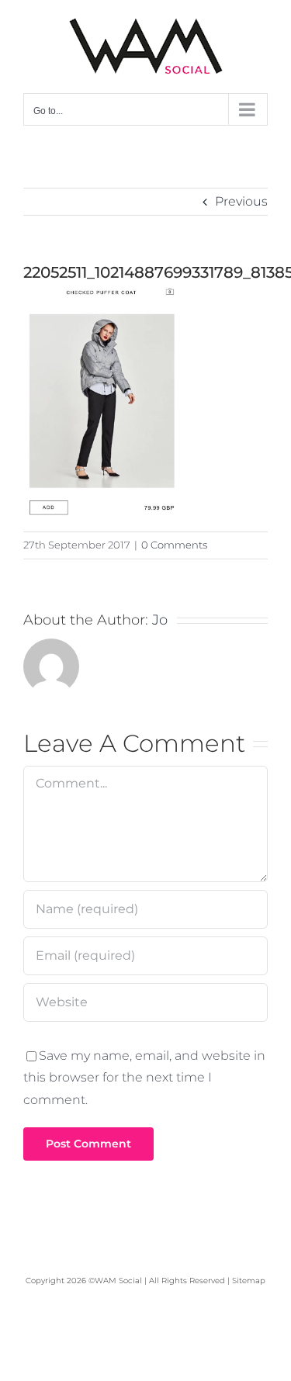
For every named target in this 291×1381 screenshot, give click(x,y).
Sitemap (248, 1280)
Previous (241, 201)
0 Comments (174, 544)
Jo (160, 619)
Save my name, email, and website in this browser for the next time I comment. (144, 1078)
